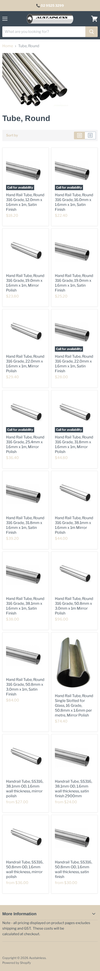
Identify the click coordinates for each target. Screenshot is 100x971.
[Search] (91, 31)
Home (7, 46)
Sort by (12, 135)
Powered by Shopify (16, 963)
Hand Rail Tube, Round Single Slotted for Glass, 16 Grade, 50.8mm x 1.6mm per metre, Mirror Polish (74, 705)
